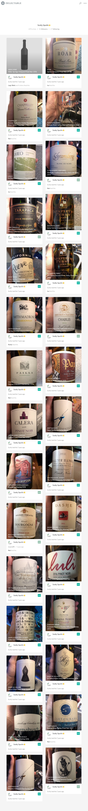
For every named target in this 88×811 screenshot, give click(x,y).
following (56, 29)
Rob (9, 138)
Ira (9, 192)
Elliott (13, 85)
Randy (10, 344)
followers (44, 29)
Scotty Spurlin (18, 77)
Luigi (9, 85)
